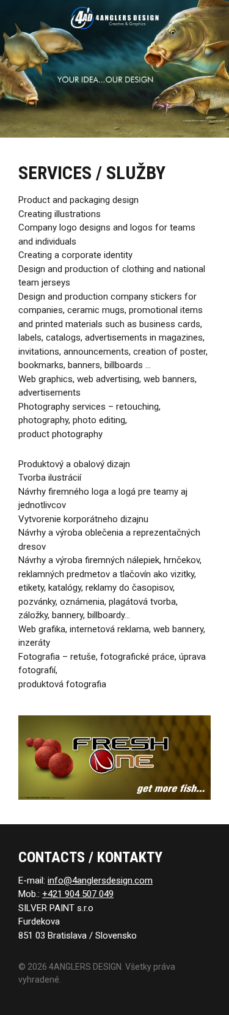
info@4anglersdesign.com (100, 880)
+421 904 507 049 (78, 893)
